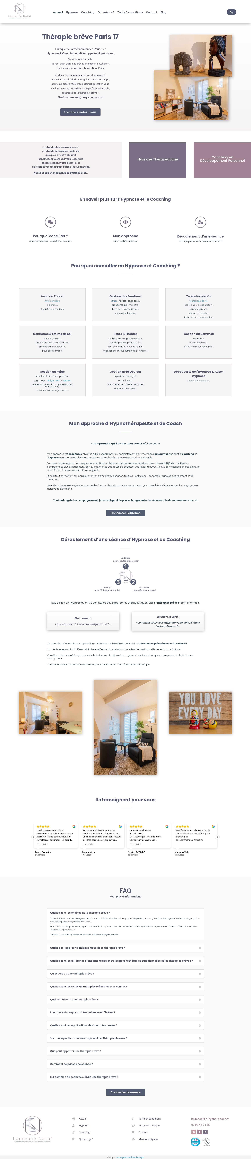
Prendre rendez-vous (80, 112)
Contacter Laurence (126, 513)
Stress (114, 300)
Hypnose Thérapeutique (158, 159)
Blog (163, 12)
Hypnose (72, 12)
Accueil (58, 12)
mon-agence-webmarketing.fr (130, 1157)
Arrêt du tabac (52, 300)
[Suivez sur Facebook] (199, 1132)
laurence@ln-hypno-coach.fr (210, 1119)
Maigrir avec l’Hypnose (58, 380)
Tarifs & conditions (130, 12)
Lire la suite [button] (42, 844)
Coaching (87, 12)
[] (200, 227)
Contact (151, 12)
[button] (217, 837)
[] (50, 226)
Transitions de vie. (199, 300)
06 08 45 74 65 (200, 1125)
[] (125, 226)
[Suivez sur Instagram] (205, 1132)
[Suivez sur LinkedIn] (193, 1132)
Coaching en (222, 157)
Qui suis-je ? (106, 12)
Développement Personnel (222, 160)
